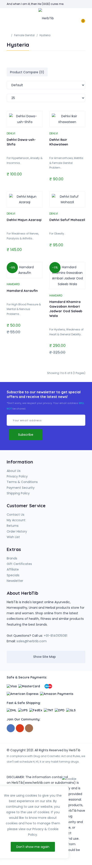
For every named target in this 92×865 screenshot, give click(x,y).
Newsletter (15, 581)
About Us (14, 471)
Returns (13, 525)
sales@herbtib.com (32, 641)
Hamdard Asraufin (22, 290)
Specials (13, 575)
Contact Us (15, 514)
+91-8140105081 (55, 635)
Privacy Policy (17, 476)
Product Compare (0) (27, 72)
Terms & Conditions (22, 482)
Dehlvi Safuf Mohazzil (67, 220)
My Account (16, 520)
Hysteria (45, 35)
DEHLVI (11, 133)
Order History (17, 531)
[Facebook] (11, 728)
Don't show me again (32, 847)
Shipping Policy (18, 493)
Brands (12, 558)
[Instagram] (29, 728)
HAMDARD (13, 284)
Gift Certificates (19, 564)
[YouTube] (20, 728)
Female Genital (24, 35)
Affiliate (13, 569)
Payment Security (21, 487)
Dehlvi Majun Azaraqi (24, 220)
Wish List (13, 537)
